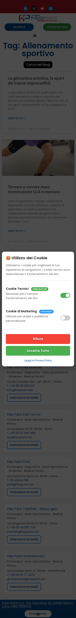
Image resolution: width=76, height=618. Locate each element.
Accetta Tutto (38, 351)
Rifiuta (38, 339)
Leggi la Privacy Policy (38, 360)
